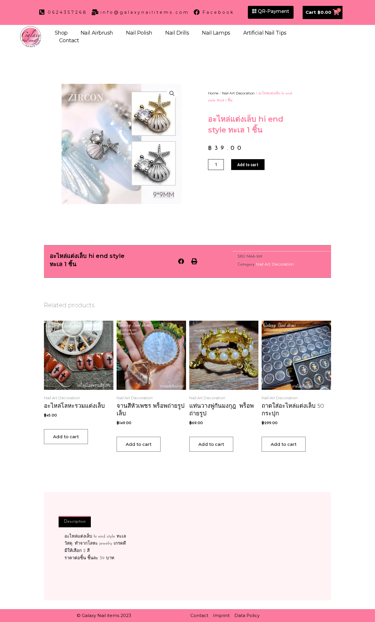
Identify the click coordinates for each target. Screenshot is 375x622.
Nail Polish (139, 33)
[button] (172, 93)
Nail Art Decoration (238, 93)
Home (213, 93)
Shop (61, 33)
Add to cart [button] (66, 436)
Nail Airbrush (97, 33)
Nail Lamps (216, 33)
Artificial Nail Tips (265, 33)
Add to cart (247, 165)
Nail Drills (177, 33)
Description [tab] (75, 521)
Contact (69, 40)
